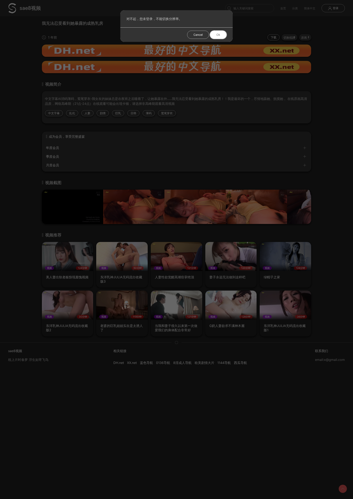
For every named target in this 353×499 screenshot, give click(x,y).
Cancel (198, 34)
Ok (218, 34)
